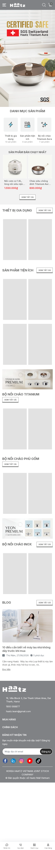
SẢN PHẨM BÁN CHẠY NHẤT (27, 152)
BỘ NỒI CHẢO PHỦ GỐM (20, 459)
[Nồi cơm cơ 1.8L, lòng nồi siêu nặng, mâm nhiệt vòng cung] (15, 166)
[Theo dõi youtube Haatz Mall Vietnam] (30, 760)
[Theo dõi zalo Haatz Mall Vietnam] (13, 760)
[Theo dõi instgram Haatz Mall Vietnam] (21, 760)
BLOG (6, 602)
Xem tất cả (27, 197)
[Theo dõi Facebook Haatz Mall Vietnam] (5, 760)
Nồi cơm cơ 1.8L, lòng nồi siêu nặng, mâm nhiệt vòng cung (14, 182)
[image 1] (27, 379)
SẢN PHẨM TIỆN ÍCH (17, 270)
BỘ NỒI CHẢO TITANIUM (20, 394)
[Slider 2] (27, 58)
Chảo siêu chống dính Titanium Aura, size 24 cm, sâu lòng (40, 182)
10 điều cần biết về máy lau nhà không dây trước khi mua (26, 649)
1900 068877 (13, 706)
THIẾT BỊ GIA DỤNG (17, 210)
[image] (27, 528)
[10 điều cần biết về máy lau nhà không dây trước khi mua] (27, 626)
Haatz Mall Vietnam (39, 777)
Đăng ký (46, 751)
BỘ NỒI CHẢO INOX (17, 544)
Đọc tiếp (6, 669)
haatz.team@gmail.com (18, 711)
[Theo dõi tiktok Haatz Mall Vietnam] (38, 760)
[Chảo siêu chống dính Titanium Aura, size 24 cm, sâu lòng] (40, 166)
